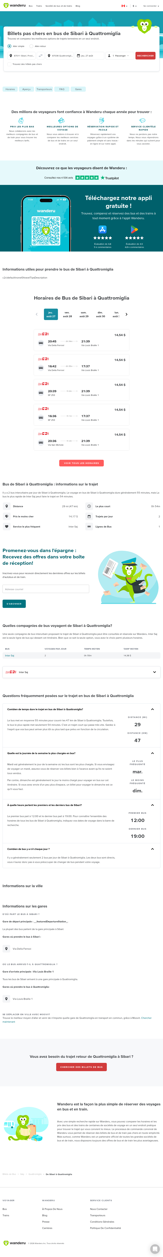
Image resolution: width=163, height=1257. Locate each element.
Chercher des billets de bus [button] (81, 1067)
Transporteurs (44, 89)
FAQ (61, 89)
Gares (78, 89)
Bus (31, 6)
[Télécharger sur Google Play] (134, 229)
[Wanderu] (14, 5)
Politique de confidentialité (105, 1228)
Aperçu (26, 89)
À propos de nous (52, 1209)
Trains (39, 6)
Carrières (47, 1228)
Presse (46, 1221)
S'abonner (14, 603)
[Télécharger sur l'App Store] (102, 229)
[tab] (18, 48)
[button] (125, 6)
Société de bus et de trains (59, 6)
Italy (22, 1174)
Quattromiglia (35, 1174)
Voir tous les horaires (81, 463)
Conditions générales (102, 1221)
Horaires (10, 89)
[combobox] (21, 55)
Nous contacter (98, 1209)
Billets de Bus (9, 1174)
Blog (78, 6)
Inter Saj (9, 655)
